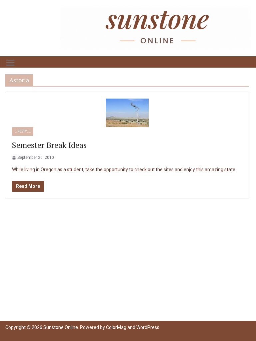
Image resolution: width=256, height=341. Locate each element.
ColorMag (116, 327)
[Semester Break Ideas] (127, 113)
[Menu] (10, 63)
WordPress (147, 327)
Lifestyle (23, 131)
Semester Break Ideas (49, 145)
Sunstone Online (60, 327)
